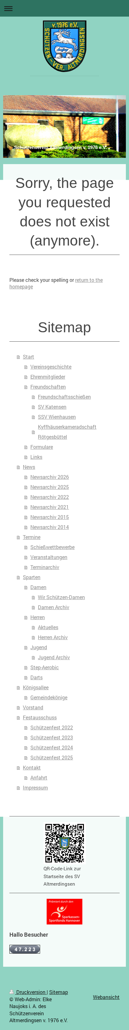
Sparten (31, 577)
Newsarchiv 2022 (49, 497)
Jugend (38, 647)
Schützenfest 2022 (51, 727)
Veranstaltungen (48, 557)
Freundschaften (48, 386)
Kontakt (32, 767)
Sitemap (58, 992)
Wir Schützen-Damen (61, 597)
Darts (36, 677)
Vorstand (33, 707)
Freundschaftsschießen (64, 396)
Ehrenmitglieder (47, 376)
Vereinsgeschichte (50, 366)
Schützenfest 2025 (51, 757)
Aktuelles (48, 627)
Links (36, 456)
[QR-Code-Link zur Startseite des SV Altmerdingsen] (65, 843)
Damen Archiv (53, 607)
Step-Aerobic (44, 667)
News (29, 466)
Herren (37, 617)
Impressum (35, 787)
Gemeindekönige (48, 697)
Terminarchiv (44, 567)
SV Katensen (52, 406)
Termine (31, 537)
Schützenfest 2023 (51, 737)
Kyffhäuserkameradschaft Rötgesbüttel (67, 431)
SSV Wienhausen (57, 416)
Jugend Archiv (54, 657)
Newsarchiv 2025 (49, 487)
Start (28, 356)
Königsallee (36, 687)
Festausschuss (40, 717)
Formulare (41, 446)
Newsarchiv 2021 (49, 507)
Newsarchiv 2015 (49, 517)
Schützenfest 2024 (51, 747)
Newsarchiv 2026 (49, 477)
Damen (38, 587)
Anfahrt (38, 777)
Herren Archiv (53, 637)
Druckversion (31, 992)
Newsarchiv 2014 (49, 527)
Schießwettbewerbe (52, 547)
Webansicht (106, 997)
